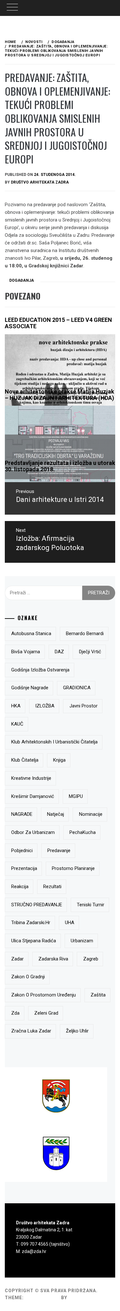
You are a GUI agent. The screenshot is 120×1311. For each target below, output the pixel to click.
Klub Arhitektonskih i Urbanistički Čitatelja (54, 742)
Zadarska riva (53, 959)
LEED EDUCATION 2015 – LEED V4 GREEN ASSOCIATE (58, 323)
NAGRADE (21, 814)
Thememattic (86, 1297)
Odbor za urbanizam (33, 832)
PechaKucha (82, 832)
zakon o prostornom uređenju (43, 995)
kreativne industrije (31, 778)
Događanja (21, 280)
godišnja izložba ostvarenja (40, 670)
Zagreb (90, 959)
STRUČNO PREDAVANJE (36, 905)
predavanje (58, 850)
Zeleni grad (46, 1013)
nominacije (90, 814)
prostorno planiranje (73, 868)
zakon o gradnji (28, 977)
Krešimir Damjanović (32, 796)
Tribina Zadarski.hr (30, 922)
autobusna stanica (31, 633)
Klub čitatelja (24, 760)
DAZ (59, 652)
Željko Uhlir (77, 1031)
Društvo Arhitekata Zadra (40, 182)
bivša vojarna (25, 652)
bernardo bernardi (85, 633)
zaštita (98, 995)
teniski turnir (90, 905)
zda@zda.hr (34, 1251)
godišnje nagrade (29, 688)
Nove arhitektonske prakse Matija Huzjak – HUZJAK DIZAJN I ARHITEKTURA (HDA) (59, 394)
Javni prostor (83, 706)
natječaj (55, 814)
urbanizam (82, 941)
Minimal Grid (42, 1297)
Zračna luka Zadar (31, 1031)
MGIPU (76, 796)
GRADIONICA (77, 688)
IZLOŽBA (44, 706)
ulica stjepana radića (33, 941)
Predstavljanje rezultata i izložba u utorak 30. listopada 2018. (60, 466)
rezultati (52, 886)
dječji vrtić (90, 652)
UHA (69, 922)
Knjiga (59, 760)
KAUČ (17, 724)
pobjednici (22, 850)
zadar (17, 959)
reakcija (19, 886)
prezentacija (24, 868)
